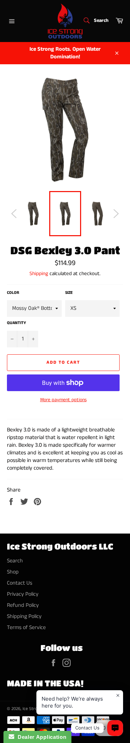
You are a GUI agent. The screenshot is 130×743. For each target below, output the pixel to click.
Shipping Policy (24, 616)
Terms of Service (26, 627)
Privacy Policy (22, 594)
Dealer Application (40, 737)
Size (69, 293)
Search (15, 561)
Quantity (16, 323)
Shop (13, 572)
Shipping (38, 273)
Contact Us (19, 583)
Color (13, 293)
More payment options (63, 400)
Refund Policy (23, 605)
